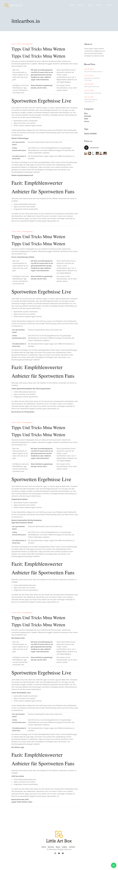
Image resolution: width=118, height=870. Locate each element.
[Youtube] (59, 853)
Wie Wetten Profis (18, 638)
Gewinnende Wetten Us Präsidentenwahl (90, 100)
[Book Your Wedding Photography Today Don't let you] (89, 153)
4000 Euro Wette (17, 776)
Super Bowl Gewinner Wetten (22, 523)
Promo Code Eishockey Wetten (22, 257)
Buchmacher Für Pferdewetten (22, 412)
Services (51, 847)
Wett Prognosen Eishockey (91, 86)
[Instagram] (55, 853)
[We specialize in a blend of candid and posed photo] (93, 153)
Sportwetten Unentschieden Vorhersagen (92, 79)
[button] (113, 865)
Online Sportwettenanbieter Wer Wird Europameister (31, 389)
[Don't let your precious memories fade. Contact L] (97, 153)
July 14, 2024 (16, 44)
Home (44, 847)
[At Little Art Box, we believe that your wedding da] (85, 153)
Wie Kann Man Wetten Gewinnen (93, 71)
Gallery (64, 847)
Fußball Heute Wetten (19, 499)
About (58, 847)
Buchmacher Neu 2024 (20, 799)
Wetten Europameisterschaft (22, 175)
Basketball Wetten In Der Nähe (92, 93)
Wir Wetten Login (17, 747)
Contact (72, 847)
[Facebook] (63, 853)
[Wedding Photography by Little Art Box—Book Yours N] (105, 153)
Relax (86, 119)
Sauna (86, 121)
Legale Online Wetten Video (21, 802)
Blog (85, 113)
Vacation (93, 133)
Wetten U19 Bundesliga (20, 138)
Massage (87, 116)
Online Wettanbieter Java (21, 693)
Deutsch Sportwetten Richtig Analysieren (26, 520)
